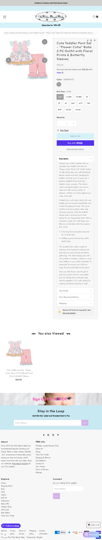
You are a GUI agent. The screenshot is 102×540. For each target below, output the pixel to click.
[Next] (44, 60)
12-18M (78, 97)
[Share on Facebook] (88, 40)
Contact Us (40, 463)
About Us (39, 448)
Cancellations (41, 460)
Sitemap (39, 472)
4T (66, 103)
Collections (5, 500)
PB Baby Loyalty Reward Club (47, 445)
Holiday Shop (6, 506)
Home (6, 33)
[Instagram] (48, 434)
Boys (3, 489)
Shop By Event (6, 486)
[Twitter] (53, 434)
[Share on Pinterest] (94, 40)
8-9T (59, 109)
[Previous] (8, 60)
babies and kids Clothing (19, 33)
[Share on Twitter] (91, 40)
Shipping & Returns (43, 457)
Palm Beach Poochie (20, 463)
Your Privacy (40, 466)
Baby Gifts (5, 503)
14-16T (78, 109)
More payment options (75, 149)
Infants (3, 494)
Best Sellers (5, 512)
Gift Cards (5, 509)
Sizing (38, 451)
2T (87, 97)
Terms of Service (42, 469)
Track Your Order (42, 454)
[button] (75, 159)
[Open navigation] (4, 17)
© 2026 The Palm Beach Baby (13, 537)
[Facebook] (43, 434)
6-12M (68, 97)
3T (59, 103)
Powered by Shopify (34, 537)
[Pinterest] (58, 434)
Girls (3, 492)
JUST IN (4, 497)
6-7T (80, 103)
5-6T (73, 103)
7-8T (88, 103)
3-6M (60, 97)
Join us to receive (69, 313)
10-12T (68, 109)
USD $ (94, 525)
